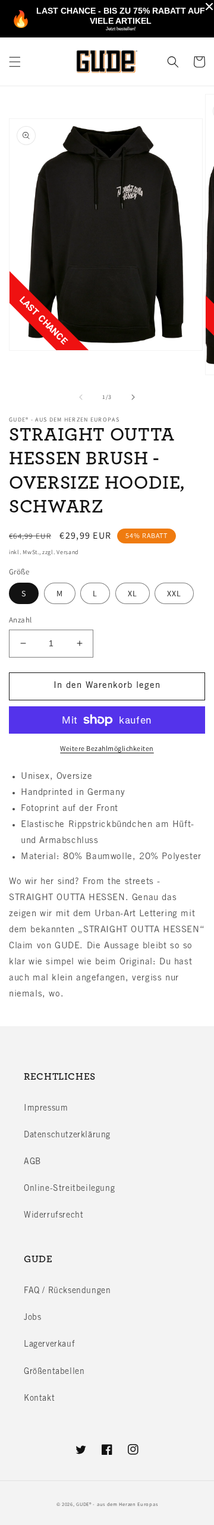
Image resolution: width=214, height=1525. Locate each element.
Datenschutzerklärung (67, 1135)
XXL (174, 593)
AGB (32, 1162)
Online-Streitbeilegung (69, 1189)
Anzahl (20, 620)
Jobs (32, 1318)
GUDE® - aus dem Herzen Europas (117, 1504)
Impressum (46, 1109)
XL (132, 593)
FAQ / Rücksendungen (67, 1291)
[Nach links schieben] (81, 397)
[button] (15, 62)
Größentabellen (54, 1372)
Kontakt (39, 1399)
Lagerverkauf (49, 1345)
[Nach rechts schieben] (133, 397)
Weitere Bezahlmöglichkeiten (107, 748)
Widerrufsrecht (53, 1216)
